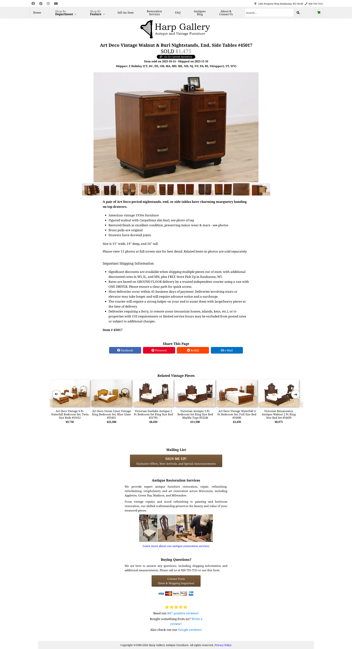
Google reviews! (190, 630)
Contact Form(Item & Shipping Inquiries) (176, 581)
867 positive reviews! (183, 613)
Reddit (194, 350)
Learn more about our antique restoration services (176, 546)
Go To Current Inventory (178, 56)
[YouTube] (56, 3)
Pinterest (160, 350)
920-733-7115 (315, 3)
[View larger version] (176, 127)
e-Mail (228, 350)
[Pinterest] (41, 3)
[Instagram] (48, 3)
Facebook (126, 350)
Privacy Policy (223, 645)
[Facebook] (33, 3)
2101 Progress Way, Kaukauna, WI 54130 (280, 3)
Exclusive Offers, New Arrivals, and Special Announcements (176, 460)
